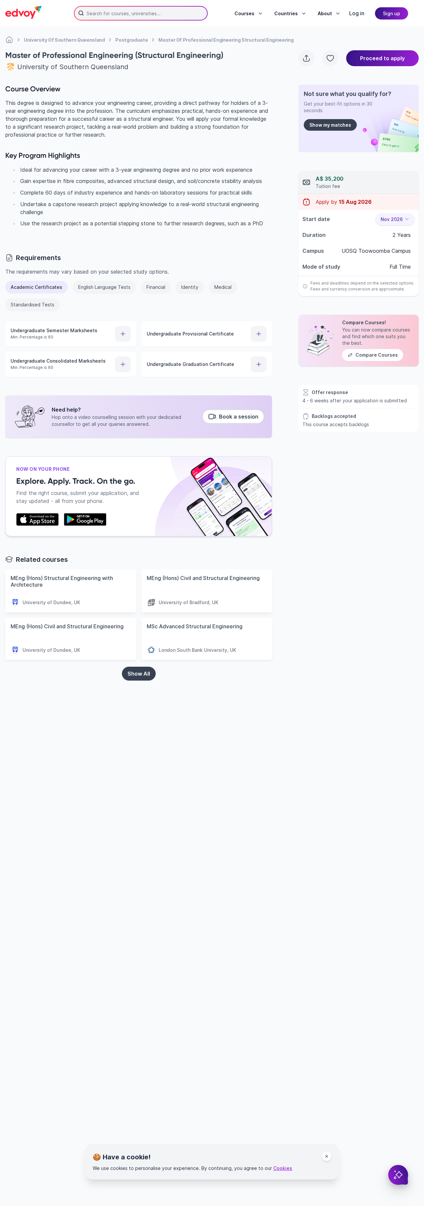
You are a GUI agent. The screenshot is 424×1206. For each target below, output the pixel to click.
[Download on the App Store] (37, 519)
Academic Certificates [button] (36, 287)
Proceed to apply (382, 58)
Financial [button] (155, 287)
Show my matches (330, 125)
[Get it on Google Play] (85, 519)
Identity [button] (189, 287)
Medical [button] (223, 287)
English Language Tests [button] (104, 287)
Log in (356, 13)
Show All (139, 673)
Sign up (391, 13)
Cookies (282, 1168)
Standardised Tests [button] (32, 304)
